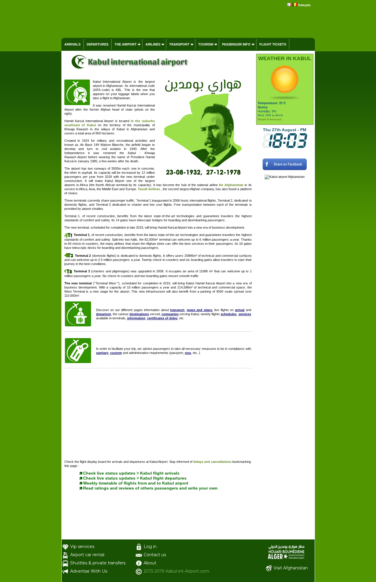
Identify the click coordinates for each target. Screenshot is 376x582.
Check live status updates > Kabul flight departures (135, 478)
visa (188, 353)
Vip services (82, 546)
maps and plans (199, 310)
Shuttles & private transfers (97, 563)
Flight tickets (272, 44)
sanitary (102, 353)
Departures (97, 44)
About (150, 563)
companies (170, 314)
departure (103, 314)
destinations (139, 314)
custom (116, 353)
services (245, 314)
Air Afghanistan (231, 185)
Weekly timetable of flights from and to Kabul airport (135, 483)
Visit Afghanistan (290, 568)
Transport (179, 44)
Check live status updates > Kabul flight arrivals (131, 473)
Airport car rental (87, 554)
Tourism (205, 44)
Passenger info (236, 44)
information (136, 318)
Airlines (152, 44)
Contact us (155, 554)
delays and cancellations (212, 461)
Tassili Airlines (149, 189)
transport (177, 310)
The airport (126, 44)
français (304, 5)
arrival (239, 310)
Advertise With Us (88, 571)
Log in (150, 546)
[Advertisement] (158, 415)
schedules (228, 314)
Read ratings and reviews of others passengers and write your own (150, 488)
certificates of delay (162, 318)
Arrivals (72, 44)
